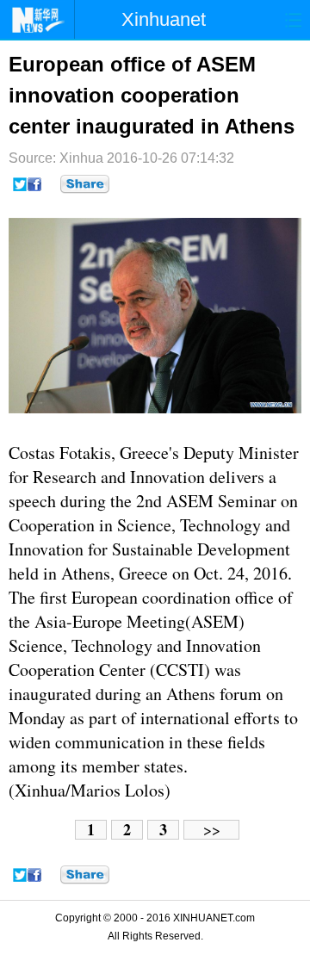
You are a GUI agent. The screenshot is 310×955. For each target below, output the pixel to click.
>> (211, 830)
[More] (84, 184)
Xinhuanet (163, 19)
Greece (144, 452)
